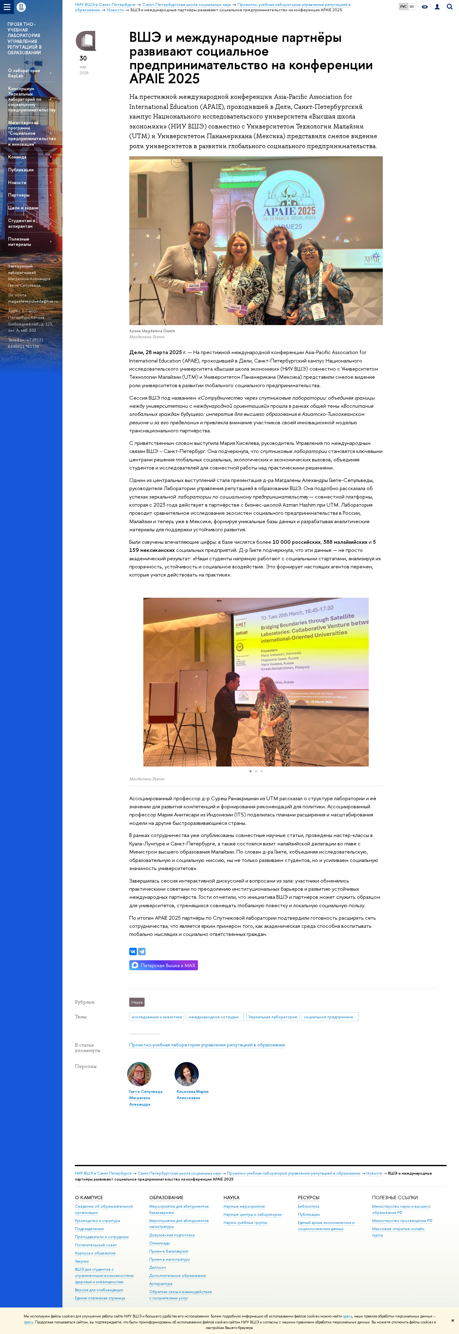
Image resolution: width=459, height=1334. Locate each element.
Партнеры (18, 195)
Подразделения (89, 1228)
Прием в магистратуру (169, 1259)
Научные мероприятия (244, 1206)
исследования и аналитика (157, 1017)
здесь (347, 1316)
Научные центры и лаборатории (253, 1214)
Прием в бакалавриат (168, 1251)
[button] (135, 682)
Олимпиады (159, 1243)
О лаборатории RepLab (24, 73)
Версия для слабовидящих (99, 1290)
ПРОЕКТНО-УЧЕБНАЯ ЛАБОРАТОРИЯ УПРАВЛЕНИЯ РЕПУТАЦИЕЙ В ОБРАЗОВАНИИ (24, 38)
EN (412, 6)
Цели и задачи (23, 208)
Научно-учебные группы (245, 1222)
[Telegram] (142, 951)
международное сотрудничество (216, 1017)
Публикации (21, 170)
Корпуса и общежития (95, 1253)
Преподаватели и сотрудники (102, 1236)
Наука (231, 1197)
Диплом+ (157, 1267)
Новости (17, 182)
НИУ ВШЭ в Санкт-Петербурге (103, 1173)
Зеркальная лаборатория (273, 1017)
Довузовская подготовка (172, 1235)
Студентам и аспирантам (21, 223)
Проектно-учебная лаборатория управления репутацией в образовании (207, 1044)
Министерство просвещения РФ (402, 1220)
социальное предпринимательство (331, 1017)
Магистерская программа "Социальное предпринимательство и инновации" (31, 133)
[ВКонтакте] (133, 951)
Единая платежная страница (100, 1298)
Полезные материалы (19, 241)
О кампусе (89, 1197)
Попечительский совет (96, 1245)
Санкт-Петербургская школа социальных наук (179, 1173)
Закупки (82, 1261)
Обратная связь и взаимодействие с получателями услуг (180, 1295)
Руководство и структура (97, 1220)
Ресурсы (308, 1197)
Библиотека (308, 1206)
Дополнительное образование (177, 1275)
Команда (17, 157)
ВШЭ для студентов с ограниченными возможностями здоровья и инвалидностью (104, 1275)
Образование (166, 1197)
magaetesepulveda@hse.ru (33, 301)
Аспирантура (160, 1283)
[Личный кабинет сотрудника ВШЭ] (437, 7)
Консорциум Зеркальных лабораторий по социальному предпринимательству (31, 99)
